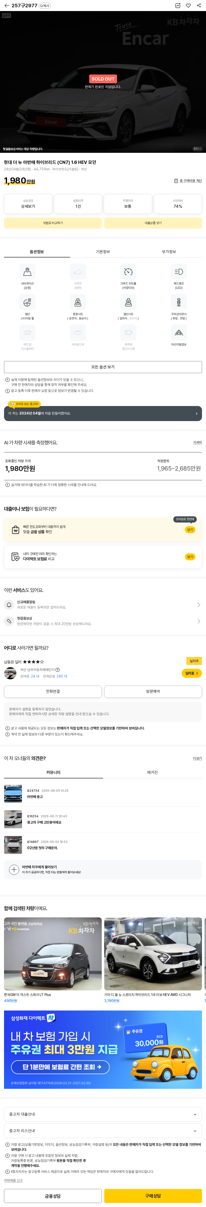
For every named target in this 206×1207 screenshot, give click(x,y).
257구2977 (30, 6)
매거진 (152, 772)
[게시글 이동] (103, 794)
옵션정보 (37, 251)
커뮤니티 (53, 772)
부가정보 (169, 251)
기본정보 (103, 251)
